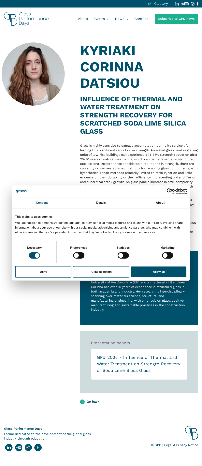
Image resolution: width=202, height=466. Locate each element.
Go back (93, 401)
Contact (141, 19)
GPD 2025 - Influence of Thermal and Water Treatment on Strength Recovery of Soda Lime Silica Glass (138, 364)
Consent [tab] (42, 202)
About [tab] (160, 202)
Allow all (159, 271)
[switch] (78, 255)
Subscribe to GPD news (176, 19)
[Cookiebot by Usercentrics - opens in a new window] (169, 191)
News (119, 19)
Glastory (160, 3)
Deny (43, 271)
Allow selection (101, 271)
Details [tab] (101, 202)
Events (99, 19)
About (83, 19)
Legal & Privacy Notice (181, 445)
